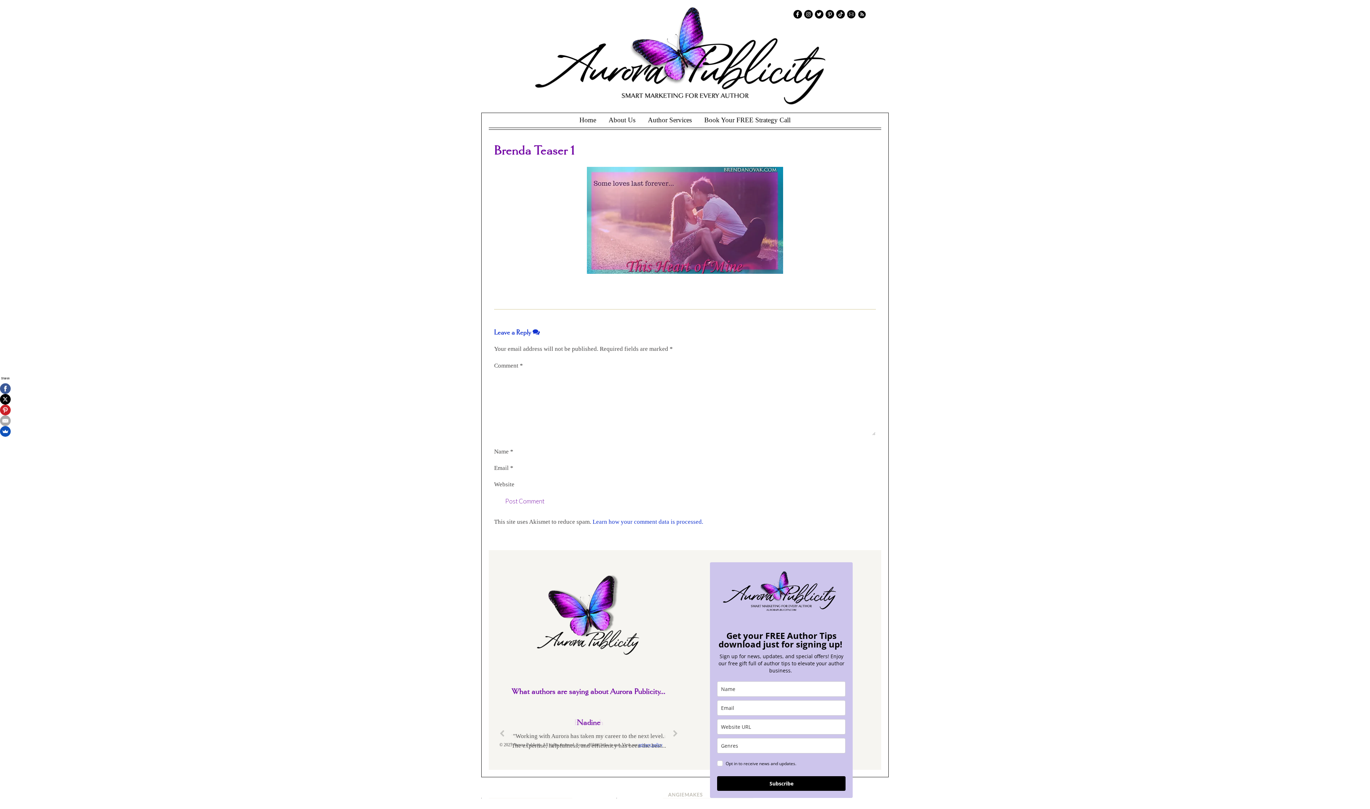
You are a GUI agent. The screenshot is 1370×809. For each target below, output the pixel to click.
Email (503, 468)
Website (504, 484)
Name (503, 451)
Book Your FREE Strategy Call (747, 120)
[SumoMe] (5, 431)
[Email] (5, 420)
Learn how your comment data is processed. (648, 521)
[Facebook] (5, 388)
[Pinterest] (5, 410)
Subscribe (781, 783)
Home (587, 120)
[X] (5, 399)
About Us (622, 120)
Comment (508, 365)
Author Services (670, 120)
